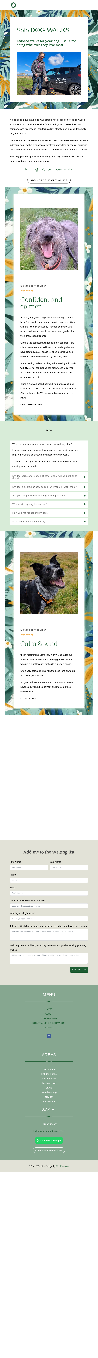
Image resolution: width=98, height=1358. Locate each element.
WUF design (62, 1166)
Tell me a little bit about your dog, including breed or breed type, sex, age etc (48, 926)
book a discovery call (49, 1150)
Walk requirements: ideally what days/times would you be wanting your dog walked (48, 947)
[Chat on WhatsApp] (49, 1140)
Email (13, 887)
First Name (15, 862)
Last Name (55, 862)
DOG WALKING (49, 1018)
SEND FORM (79, 969)
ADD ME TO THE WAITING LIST (49, 180)
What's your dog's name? (22, 913)
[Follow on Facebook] (49, 1036)
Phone (13, 874)
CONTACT (49, 1027)
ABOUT (49, 1014)
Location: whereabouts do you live (27, 900)
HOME (49, 1009)
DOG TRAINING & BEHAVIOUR (48, 1023)
